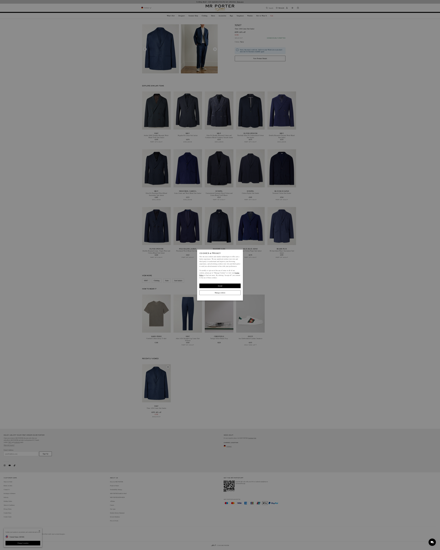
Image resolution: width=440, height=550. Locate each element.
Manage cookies (220, 293)
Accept (220, 286)
